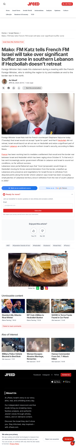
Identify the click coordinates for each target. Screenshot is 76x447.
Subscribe (38, 210)
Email (5, 202)
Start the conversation (33, 88)
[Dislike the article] (42, 231)
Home (4, 33)
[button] (66, 252)
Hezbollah (62, 140)
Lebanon (13, 146)
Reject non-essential (52, 439)
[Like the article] (33, 231)
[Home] (33, 4)
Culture (65, 10)
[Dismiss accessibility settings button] (74, 442)
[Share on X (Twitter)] (3, 88)
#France (66, 245)
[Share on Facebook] (8, 88)
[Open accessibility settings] (72, 443)
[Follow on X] (42, 288)
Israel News (16, 10)
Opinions (57, 10)
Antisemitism (39, 10)
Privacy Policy (14, 444)
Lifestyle (9, 14)
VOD (32, 14)
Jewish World (27, 10)
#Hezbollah (36, 245)
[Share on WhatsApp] (14, 88)
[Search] (4, 4)
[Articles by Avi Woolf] (4, 81)
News (8, 10)
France (4, 154)
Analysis (49, 10)
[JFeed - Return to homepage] (10, 374)
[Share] (19, 88)
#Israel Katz (57, 245)
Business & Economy (21, 14)
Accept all (68, 439)
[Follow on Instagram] (46, 288)
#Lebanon (47, 245)
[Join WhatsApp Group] (37, 288)
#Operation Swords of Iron (21, 245)
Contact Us (66, 375)
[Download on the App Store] (56, 381)
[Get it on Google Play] (66, 381)
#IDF (8, 245)
